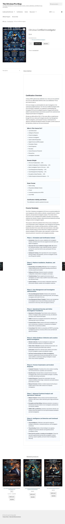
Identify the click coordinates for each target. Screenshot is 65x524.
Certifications (20, 11)
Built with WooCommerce (15, 516)
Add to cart (37, 43)
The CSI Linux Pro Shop (12, 4)
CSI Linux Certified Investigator (38, 39)
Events (26, 11)
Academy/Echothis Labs (8, 11)
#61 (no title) (15, 16)
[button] (24, 29)
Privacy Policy (6, 516)
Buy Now (46, 43)
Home (5, 21)
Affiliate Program (6, 16)
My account (32, 11)
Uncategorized (10, 21)
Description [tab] (5, 70)
